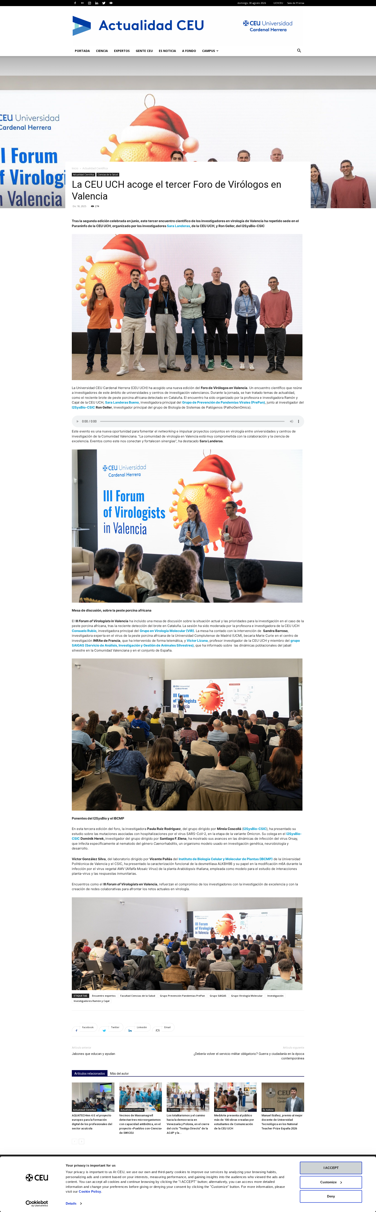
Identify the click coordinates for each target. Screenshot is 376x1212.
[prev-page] (74, 1141)
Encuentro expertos (104, 995)
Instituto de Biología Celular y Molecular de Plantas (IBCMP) (226, 859)
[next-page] (81, 1141)
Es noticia (167, 51)
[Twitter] (104, 3)
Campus (208, 51)
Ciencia (102, 51)
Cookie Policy (90, 1191)
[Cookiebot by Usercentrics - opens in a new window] (37, 1203)
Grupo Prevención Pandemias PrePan (182, 995)
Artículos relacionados (89, 1073)
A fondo (189, 51)
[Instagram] (89, 3)
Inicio (75, 168)
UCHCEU (278, 3)
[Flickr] (82, 3)
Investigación (275, 995)
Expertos (122, 51)
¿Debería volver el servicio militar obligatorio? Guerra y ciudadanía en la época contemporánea (249, 1056)
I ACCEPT (331, 1168)
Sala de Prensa (295, 3)
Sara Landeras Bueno (122, 402)
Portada (82, 51)
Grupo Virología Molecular (247, 995)
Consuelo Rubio (84, 631)
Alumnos (220, 1109)
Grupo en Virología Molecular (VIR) (167, 631)
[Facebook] (75, 3)
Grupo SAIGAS (218, 995)
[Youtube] (111, 3)
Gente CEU (144, 51)
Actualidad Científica (83, 174)
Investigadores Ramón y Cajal (91, 1001)
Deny (331, 1196)
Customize (328, 1182)
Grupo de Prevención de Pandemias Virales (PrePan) (223, 402)
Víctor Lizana (197, 640)
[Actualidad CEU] (188, 26)
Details (71, 1203)
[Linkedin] (96, 3)
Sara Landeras (178, 226)
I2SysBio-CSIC (83, 407)
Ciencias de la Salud (108, 174)
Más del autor (119, 1073)
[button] (299, 51)
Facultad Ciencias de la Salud (137, 995)
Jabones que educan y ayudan (93, 1054)
